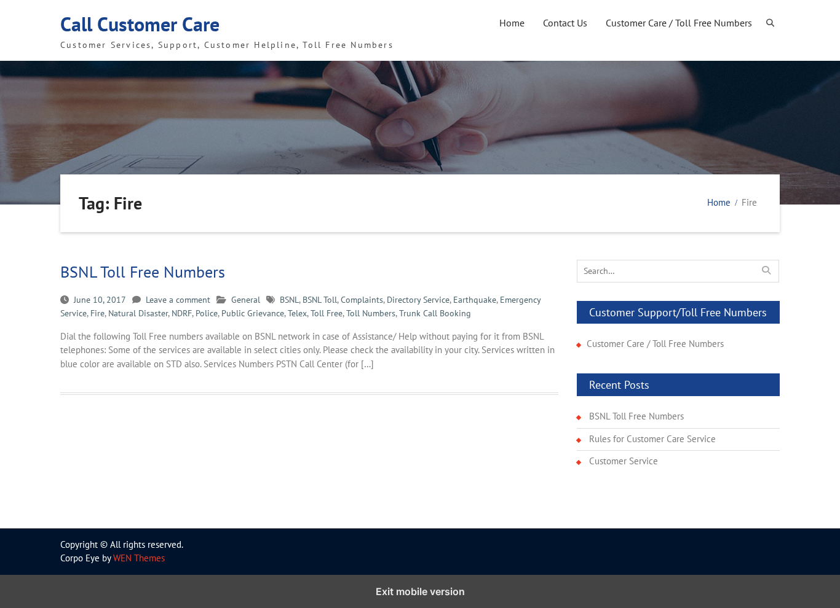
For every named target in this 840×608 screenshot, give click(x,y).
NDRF (182, 313)
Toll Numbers (370, 313)
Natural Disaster (138, 313)
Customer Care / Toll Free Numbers (679, 23)
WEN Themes (139, 558)
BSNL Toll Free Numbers (142, 272)
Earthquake (474, 299)
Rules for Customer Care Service (652, 439)
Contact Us (565, 23)
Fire (97, 313)
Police (207, 313)
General (245, 299)
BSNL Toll (320, 299)
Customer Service (623, 461)
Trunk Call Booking (435, 313)
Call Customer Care (140, 24)
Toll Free (327, 313)
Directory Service (418, 299)
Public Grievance (252, 313)
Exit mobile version (420, 591)
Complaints (362, 299)
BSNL (289, 299)
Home (512, 23)
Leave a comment (178, 299)
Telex (297, 313)
